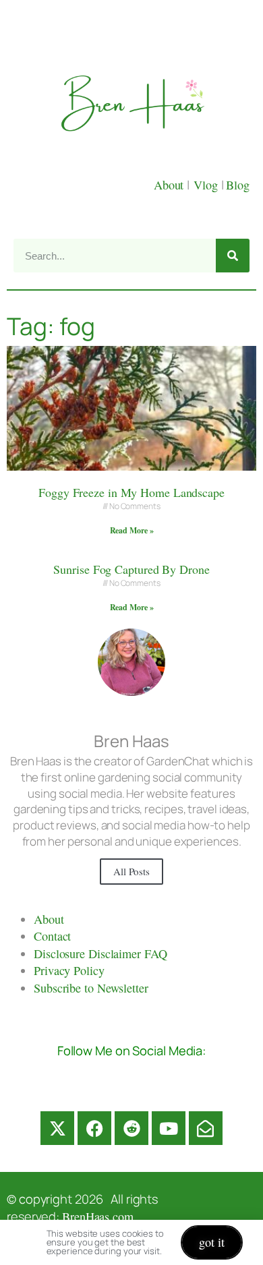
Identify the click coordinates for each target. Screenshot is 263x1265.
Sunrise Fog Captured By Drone (131, 569)
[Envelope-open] (206, 1128)
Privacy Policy (69, 970)
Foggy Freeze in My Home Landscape (131, 492)
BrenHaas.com (98, 1216)
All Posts (131, 871)
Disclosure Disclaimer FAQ (100, 953)
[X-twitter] (57, 1128)
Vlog (207, 185)
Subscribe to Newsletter (91, 988)
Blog (238, 185)
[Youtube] (168, 1128)
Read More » (132, 530)
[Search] (233, 255)
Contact (52, 936)
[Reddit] (131, 1128)
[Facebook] (94, 1128)
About (170, 185)
